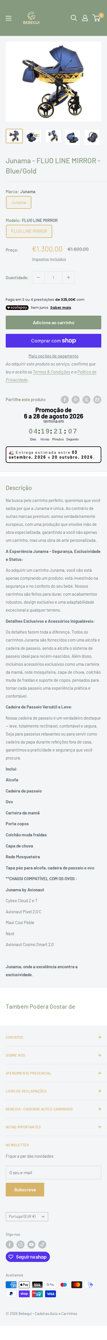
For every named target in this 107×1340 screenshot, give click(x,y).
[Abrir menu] (8, 18)
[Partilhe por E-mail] (97, 399)
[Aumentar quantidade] (68, 277)
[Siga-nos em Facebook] (10, 1245)
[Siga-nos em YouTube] (31, 1245)
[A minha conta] (85, 18)
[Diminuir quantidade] (38, 277)
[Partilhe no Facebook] (65, 399)
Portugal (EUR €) (22, 1216)
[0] (96, 18)
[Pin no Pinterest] (76, 399)
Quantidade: (17, 277)
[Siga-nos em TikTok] (42, 1245)
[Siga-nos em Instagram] (21, 1245)
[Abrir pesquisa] (74, 18)
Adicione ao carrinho (53, 322)
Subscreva (25, 1189)
